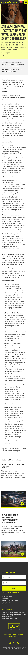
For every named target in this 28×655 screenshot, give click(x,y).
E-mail (6, 583)
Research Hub (6, 602)
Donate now (5, 606)
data (6, 448)
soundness (6, 451)
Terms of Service (17, 648)
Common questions (7, 596)
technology (15, 451)
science (23, 448)
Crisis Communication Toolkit (10, 600)
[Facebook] (18, 643)
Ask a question (6, 598)
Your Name (7, 577)
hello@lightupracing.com (9, 619)
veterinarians (5, 453)
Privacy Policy (7, 648)
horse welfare (14, 448)
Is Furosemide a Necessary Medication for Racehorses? (9, 519)
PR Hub (4, 604)
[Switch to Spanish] (21, 2)
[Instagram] (10, 643)
